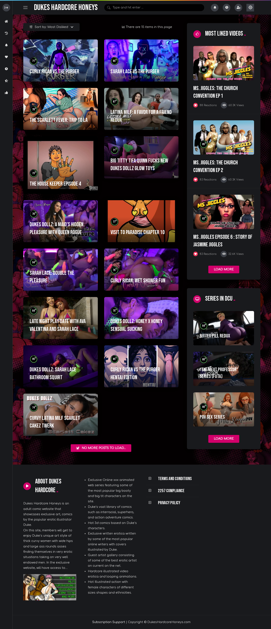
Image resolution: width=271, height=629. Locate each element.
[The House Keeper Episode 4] (60, 165)
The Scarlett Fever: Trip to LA (59, 120)
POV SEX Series (212, 417)
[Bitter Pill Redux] (223, 328)
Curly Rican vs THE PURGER (54, 71)
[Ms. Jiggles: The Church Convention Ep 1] (223, 63)
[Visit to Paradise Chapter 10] (141, 221)
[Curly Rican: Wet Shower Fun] (141, 269)
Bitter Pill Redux (215, 336)
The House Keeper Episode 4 (55, 184)
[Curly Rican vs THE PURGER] (60, 60)
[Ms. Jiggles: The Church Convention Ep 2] (223, 137)
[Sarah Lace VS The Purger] (141, 60)
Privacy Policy (169, 502)
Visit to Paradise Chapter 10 (138, 232)
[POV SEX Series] (223, 409)
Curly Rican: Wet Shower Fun (138, 280)
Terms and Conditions (175, 478)
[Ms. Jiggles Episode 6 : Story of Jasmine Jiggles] (223, 212)
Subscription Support (108, 622)
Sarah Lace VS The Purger (135, 71)
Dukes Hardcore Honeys (66, 7)
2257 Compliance (171, 490)
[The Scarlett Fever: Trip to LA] (60, 109)
